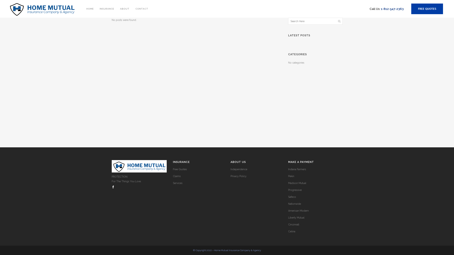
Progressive (295, 190)
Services (177, 183)
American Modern (298, 210)
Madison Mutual (297, 183)
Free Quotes (180, 169)
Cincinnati (293, 224)
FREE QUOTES (427, 9)
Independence (239, 169)
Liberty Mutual (296, 217)
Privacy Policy (239, 176)
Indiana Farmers (297, 169)
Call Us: (387, 9)
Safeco (292, 197)
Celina (291, 231)
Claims (177, 176)
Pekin (291, 176)
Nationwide (294, 203)
